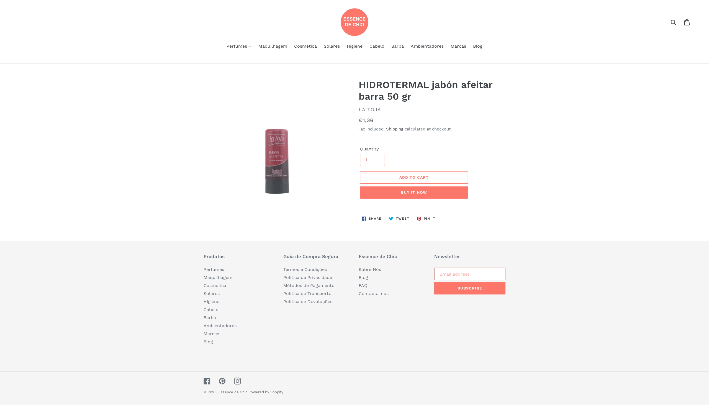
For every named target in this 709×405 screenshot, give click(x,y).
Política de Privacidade (307, 277)
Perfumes (214, 269)
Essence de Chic (233, 392)
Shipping (394, 129)
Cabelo (211, 309)
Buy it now (414, 192)
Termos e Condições (305, 269)
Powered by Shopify (265, 392)
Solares (212, 293)
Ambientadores (220, 325)
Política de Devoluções (307, 301)
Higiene (211, 301)
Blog (208, 341)
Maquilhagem (218, 277)
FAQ (363, 285)
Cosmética (215, 285)
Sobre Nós (370, 269)
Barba (210, 317)
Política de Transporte (307, 293)
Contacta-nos (374, 293)
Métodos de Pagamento (309, 285)
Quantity (369, 149)
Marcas (211, 333)
